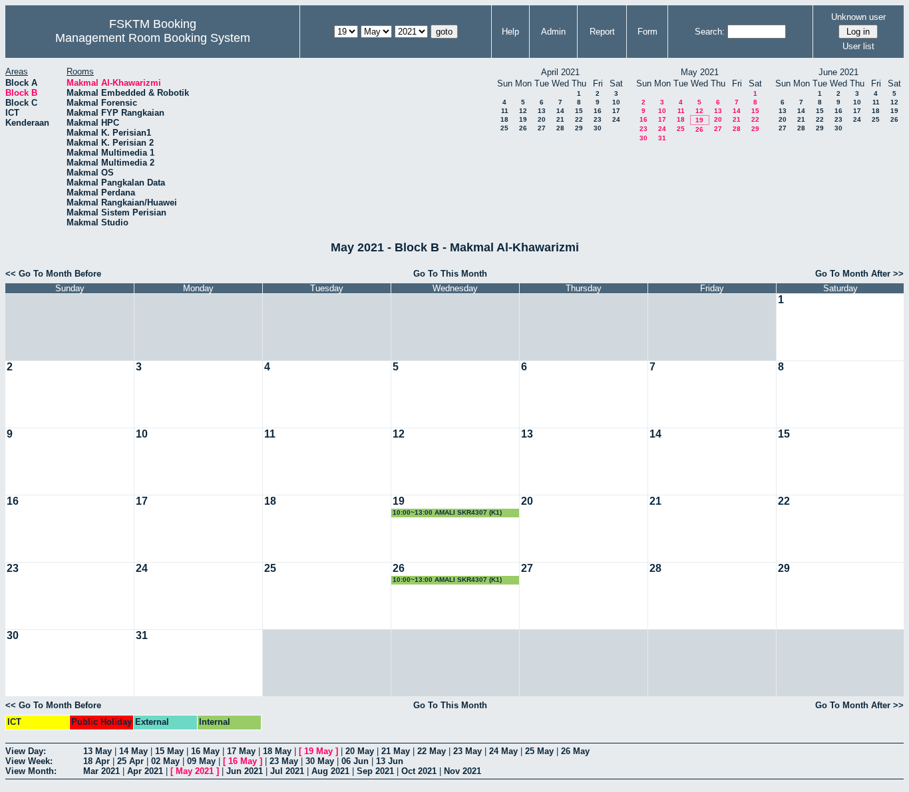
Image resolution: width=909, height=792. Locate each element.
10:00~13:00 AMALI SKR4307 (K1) (447, 512)
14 (560, 110)
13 (542, 110)
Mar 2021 (101, 771)
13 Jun (389, 761)
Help (510, 32)
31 (662, 138)
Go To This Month (450, 274)
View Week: (29, 761)
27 (542, 128)
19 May (318, 751)
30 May (319, 761)
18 (504, 119)
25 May (539, 751)
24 (616, 119)
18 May (277, 751)
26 (523, 128)
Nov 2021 (462, 771)
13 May (97, 751)
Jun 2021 (244, 771)
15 (579, 110)
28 (560, 128)
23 (598, 119)
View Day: (25, 751)
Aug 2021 (330, 771)
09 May (201, 761)
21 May (395, 751)
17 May (241, 751)
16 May (205, 751)
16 (598, 110)
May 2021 (195, 771)
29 (579, 128)
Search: (710, 32)
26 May (575, 751)
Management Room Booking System (152, 38)
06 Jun (355, 761)
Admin (553, 32)
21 (560, 119)
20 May (359, 751)
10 (616, 102)
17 (616, 110)
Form (647, 32)
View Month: (31, 771)
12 (523, 110)
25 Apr (130, 761)
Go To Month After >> (859, 274)
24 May (503, 751)
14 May (133, 751)
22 (579, 119)
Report (602, 32)
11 (504, 110)
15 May (169, 751)
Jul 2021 (287, 771)
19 (523, 119)
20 (542, 119)
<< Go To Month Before (53, 274)
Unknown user (858, 17)
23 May (467, 751)
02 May (165, 761)
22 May (431, 751)
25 (504, 128)
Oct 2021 (419, 771)
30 (598, 128)
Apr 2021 (145, 771)
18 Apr (96, 761)
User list (858, 46)
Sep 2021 (375, 771)
